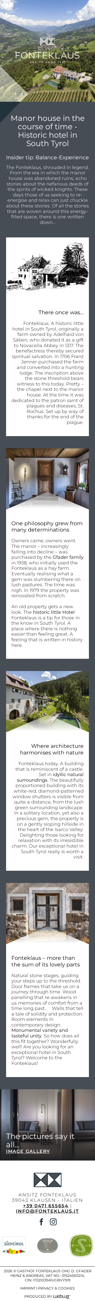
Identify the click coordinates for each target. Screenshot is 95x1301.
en (85, 12)
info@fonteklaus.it (47, 1211)
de (69, 12)
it (77, 12)
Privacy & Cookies (56, 1288)
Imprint (27, 1288)
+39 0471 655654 (46, 1206)
